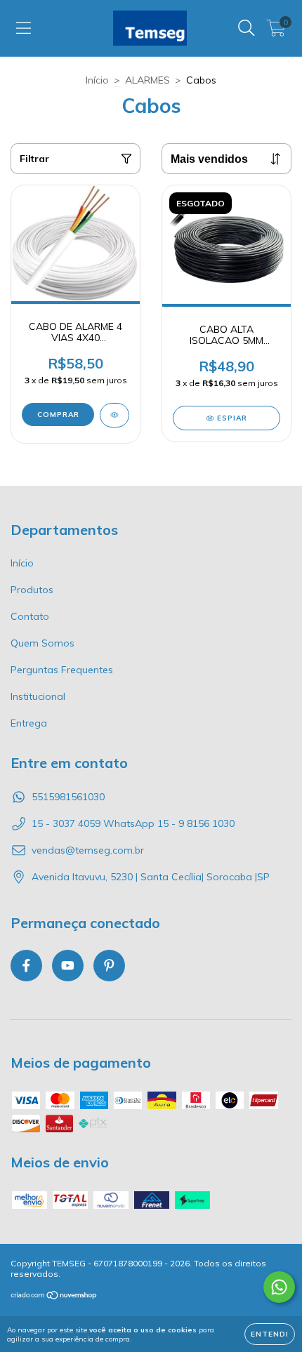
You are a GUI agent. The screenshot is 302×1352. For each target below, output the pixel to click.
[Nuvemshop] (54, 1297)
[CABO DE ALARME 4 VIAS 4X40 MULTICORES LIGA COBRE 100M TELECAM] (114, 415)
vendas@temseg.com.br (88, 850)
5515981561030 (68, 796)
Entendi (270, 1334)
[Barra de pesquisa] (246, 28)
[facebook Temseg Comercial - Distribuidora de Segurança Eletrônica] (26, 965)
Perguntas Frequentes (62, 669)
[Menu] (24, 28)
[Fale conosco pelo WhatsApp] (279, 1287)
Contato (30, 616)
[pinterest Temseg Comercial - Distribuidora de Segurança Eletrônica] (109, 965)
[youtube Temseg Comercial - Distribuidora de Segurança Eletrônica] (68, 965)
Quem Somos (42, 643)
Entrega (29, 723)
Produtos (32, 589)
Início (97, 80)
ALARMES (147, 80)
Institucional (38, 696)
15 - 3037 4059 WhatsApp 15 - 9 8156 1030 (133, 823)
